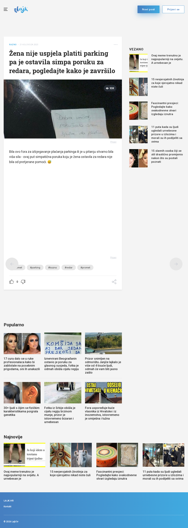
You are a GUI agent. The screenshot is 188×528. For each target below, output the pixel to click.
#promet (85, 267)
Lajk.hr (15, 521)
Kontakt (7, 506)
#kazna (52, 267)
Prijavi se (173, 9)
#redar (69, 267)
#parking (35, 267)
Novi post (148, 9)
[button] (115, 44)
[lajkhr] (21, 9)
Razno (13, 44)
